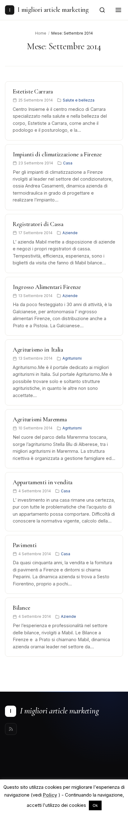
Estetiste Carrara (33, 91)
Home (40, 33)
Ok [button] (95, 805)
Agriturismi (72, 358)
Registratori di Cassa (38, 224)
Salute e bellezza (78, 100)
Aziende (70, 232)
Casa (67, 163)
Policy (50, 795)
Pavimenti (24, 545)
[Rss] (11, 729)
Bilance (21, 608)
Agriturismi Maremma (39, 419)
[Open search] (102, 10)
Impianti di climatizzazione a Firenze (57, 154)
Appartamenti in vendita (42, 482)
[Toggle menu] (118, 10)
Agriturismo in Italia (38, 349)
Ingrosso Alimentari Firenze (47, 287)
